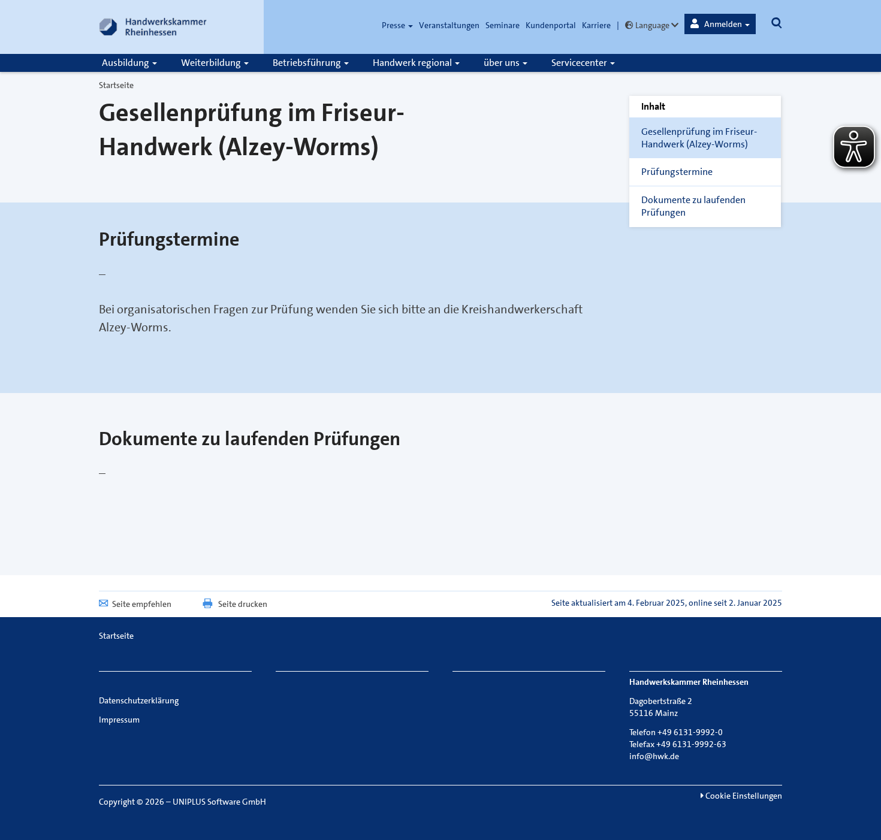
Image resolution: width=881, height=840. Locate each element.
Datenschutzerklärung (139, 700)
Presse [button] (394, 25)
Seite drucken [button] (242, 604)
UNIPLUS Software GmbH (219, 801)
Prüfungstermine (677, 171)
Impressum (119, 719)
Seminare (502, 25)
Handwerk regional (413, 62)
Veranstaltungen (449, 25)
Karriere (596, 25)
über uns (502, 62)
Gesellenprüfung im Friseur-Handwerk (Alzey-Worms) (699, 137)
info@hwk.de (654, 756)
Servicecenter (580, 62)
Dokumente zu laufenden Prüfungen (693, 206)
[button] (720, 24)
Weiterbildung (212, 62)
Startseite (116, 85)
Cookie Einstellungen (743, 795)
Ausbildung (126, 62)
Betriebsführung (308, 62)
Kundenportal (551, 25)
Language (652, 25)
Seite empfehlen (141, 604)
